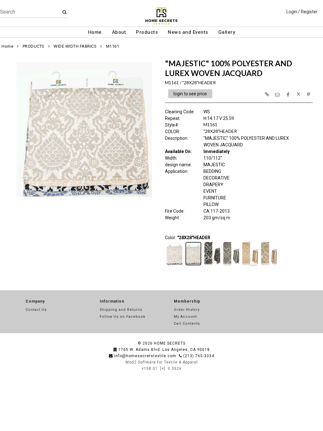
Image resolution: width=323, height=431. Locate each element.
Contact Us (36, 310)
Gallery (226, 32)
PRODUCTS (33, 46)
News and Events (188, 32)
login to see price (190, 93)
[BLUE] (231, 264)
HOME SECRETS (169, 343)
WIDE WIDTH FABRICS (75, 46)
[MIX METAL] (269, 264)
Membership (187, 301)
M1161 (112, 46)
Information (112, 301)
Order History (187, 310)
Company (35, 301)
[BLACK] (212, 264)
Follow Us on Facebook (122, 317)
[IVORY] (250, 264)
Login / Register (302, 11)
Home (95, 32)
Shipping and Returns (121, 310)
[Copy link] (267, 94)
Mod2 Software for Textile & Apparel (162, 362)
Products (147, 32)
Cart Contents (187, 324)
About (119, 32)
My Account (185, 317)
